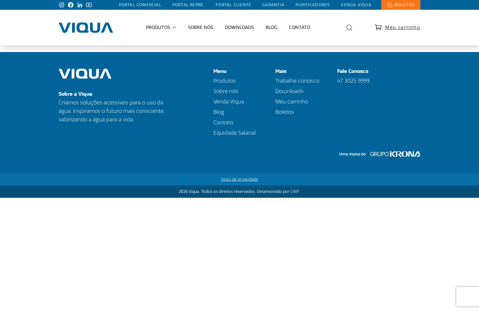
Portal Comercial (140, 5)
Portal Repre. (188, 5)
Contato (299, 27)
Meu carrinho (402, 27)
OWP (294, 191)
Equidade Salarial (234, 133)
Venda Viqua (356, 5)
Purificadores (313, 5)
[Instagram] (61, 5)
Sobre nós (200, 27)
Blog (271, 27)
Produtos (224, 81)
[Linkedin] (79, 5)
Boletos (405, 5)
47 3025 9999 (353, 81)
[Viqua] (86, 27)
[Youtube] (89, 5)
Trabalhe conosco (297, 81)
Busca (347, 27)
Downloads (239, 27)
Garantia (273, 5)
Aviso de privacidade (239, 179)
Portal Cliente (233, 5)
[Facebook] (70, 5)
